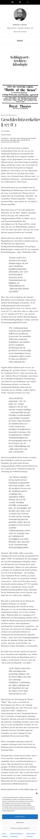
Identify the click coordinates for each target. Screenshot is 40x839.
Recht (28, 140)
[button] (37, 793)
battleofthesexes (9, 115)
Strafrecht (16, 142)
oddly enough (20, 140)
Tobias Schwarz (6, 135)
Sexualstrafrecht (6, 142)
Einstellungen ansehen (20, 828)
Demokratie (32, 138)
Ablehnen (20, 822)
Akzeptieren (20, 816)
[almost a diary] (20, 15)
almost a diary (20, 24)
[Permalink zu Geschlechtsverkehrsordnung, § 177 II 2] (20, 97)
